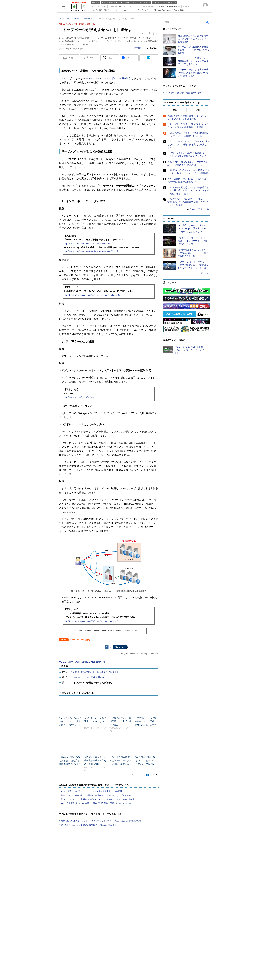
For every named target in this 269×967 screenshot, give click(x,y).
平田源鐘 (139, 48)
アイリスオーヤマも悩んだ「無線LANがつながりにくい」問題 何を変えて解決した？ (188, 144)
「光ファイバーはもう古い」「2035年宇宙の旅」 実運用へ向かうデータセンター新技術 (193, 265)
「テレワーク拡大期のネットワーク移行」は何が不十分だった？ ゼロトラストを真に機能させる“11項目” (188, 190)
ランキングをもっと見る (199, 209)
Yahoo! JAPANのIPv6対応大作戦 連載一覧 (82, 662)
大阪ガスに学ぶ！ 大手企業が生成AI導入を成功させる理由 (95, 760)
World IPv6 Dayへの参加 (80, 640)
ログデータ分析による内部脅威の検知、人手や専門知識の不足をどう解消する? (193, 72)
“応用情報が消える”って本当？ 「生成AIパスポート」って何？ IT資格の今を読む (194, 253)
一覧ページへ (204, 273)
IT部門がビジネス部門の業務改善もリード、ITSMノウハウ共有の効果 (193, 50)
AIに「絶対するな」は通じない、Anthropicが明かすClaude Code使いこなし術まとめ (192, 228)
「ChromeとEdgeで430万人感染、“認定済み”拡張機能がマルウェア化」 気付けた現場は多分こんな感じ (70, 763)
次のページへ (119, 647)
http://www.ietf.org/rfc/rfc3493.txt (79, 397)
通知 (92, 58)
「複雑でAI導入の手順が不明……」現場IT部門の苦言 (120, 721)
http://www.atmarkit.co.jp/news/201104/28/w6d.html (87, 243)
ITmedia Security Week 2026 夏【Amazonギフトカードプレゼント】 (190, 350)
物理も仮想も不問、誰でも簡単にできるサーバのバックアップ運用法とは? (193, 39)
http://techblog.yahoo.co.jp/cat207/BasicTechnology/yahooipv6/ (92, 295)
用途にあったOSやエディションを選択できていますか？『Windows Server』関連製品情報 (101, 821)
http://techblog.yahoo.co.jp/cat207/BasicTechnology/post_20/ (91, 621)
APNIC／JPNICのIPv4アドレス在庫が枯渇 (108, 78)
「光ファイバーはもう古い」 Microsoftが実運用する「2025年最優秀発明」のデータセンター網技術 (188, 202)
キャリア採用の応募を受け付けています (183, 93)
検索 (207, 22)
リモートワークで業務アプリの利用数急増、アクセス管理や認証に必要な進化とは (193, 61)
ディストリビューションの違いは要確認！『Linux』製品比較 (88, 825)
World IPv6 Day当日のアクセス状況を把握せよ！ (95, 672)
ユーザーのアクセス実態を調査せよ (88, 677)
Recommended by (139, 775)
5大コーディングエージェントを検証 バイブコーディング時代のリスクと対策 (193, 241)
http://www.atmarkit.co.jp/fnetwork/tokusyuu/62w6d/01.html (91, 251)
